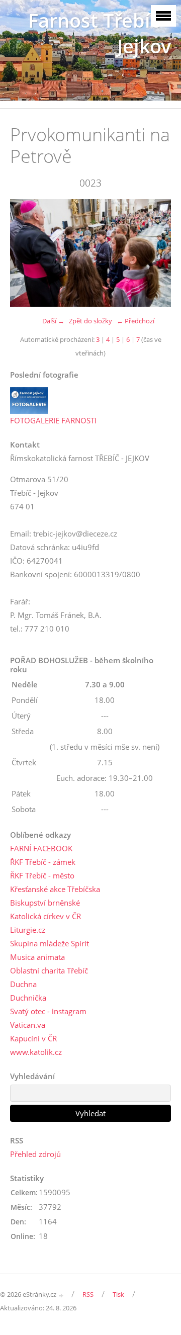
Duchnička (28, 998)
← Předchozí (135, 320)
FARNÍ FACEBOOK (41, 848)
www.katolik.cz (36, 1052)
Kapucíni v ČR (33, 1038)
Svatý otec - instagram (48, 1011)
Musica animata (37, 957)
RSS (88, 1294)
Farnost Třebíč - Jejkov (99, 33)
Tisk (118, 1294)
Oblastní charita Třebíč (49, 970)
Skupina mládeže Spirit (49, 943)
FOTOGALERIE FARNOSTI (53, 420)
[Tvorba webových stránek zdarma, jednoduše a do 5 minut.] (61, 1295)
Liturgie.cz (27, 930)
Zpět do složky (90, 320)
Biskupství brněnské (45, 903)
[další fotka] (154, 253)
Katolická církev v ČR (45, 916)
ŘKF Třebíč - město (42, 875)
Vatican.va (27, 1025)
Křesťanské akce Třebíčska (55, 889)
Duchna (23, 984)
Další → (53, 320)
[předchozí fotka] (26, 253)
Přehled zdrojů (35, 1154)
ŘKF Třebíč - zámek (42, 862)
